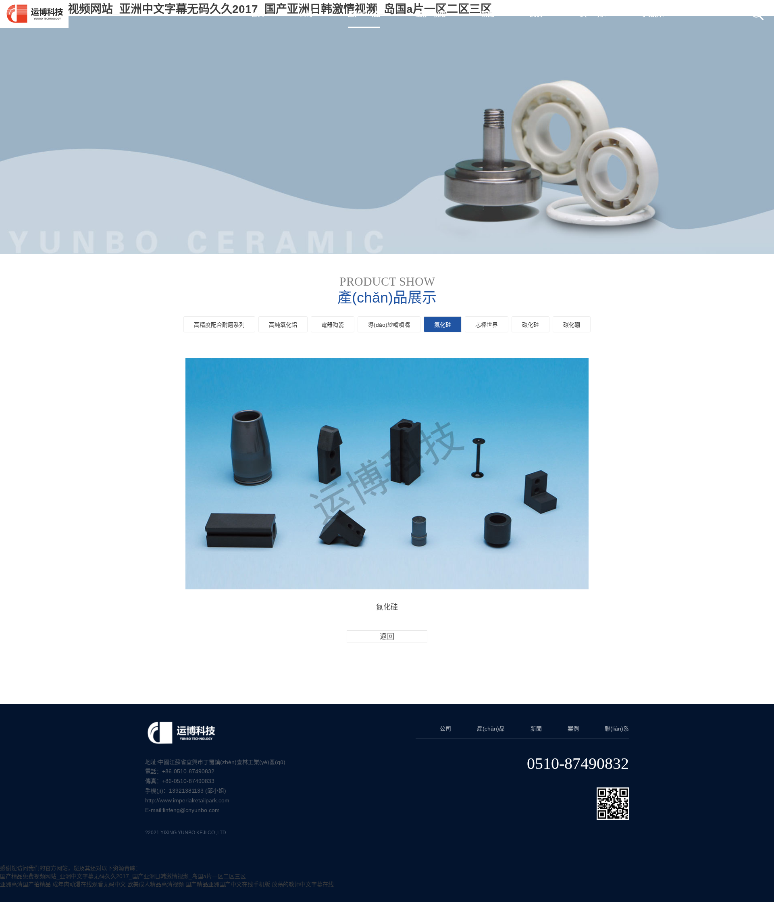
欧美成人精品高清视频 (155, 884)
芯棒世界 (486, 325)
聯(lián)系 (617, 728)
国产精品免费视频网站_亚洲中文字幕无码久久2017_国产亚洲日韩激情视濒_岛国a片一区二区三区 (123, 876)
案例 (573, 728)
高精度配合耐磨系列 (219, 325)
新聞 (536, 728)
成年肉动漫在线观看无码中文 (89, 884)
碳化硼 (571, 325)
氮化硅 (442, 325)
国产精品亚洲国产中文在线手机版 (227, 884)
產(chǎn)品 (491, 728)
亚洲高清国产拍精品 (25, 884)
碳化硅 (530, 325)
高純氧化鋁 (283, 325)
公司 (445, 728)
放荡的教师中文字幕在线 (303, 884)
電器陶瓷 (332, 325)
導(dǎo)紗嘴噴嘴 (389, 325)
